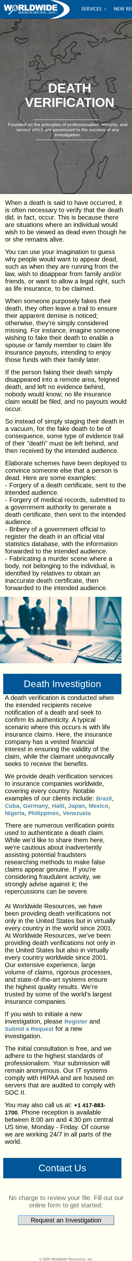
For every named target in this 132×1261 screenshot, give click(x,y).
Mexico (98, 806)
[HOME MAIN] (38, 9)
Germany (35, 806)
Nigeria (14, 813)
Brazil (104, 798)
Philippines (43, 813)
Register (75, 1021)
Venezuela (77, 813)
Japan (76, 806)
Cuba (12, 806)
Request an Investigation (66, 1220)
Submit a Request (29, 1029)
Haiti (58, 806)
